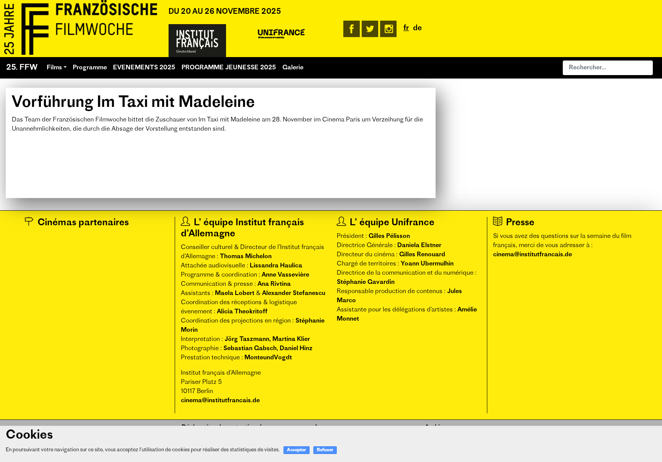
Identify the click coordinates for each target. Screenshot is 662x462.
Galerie (292, 68)
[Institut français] (197, 41)
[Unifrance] (281, 34)
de (417, 28)
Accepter (296, 450)
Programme (90, 68)
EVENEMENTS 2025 (144, 68)
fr (406, 28)
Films (54, 68)
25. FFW (22, 68)
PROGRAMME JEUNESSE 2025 (229, 68)
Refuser (325, 450)
